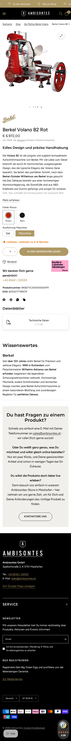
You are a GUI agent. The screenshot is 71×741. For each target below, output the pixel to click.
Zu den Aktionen (18, 4)
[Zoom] (61, 35)
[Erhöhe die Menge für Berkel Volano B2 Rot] (14, 252)
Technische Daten (39, 320)
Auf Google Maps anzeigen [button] (19, 586)
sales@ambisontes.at (47, 433)
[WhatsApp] (18, 300)
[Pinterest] (12, 300)
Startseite (7, 24)
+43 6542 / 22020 (15, 280)
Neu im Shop (46, 4)
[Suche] (61, 14)
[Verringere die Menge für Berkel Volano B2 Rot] (5, 252)
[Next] (41, 107)
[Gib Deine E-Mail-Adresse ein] (65, 639)
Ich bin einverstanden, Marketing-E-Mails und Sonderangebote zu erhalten (29, 648)
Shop (18, 24)
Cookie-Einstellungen (34, 728)
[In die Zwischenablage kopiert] (25, 300)
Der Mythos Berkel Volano (36, 24)
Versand (21, 140)
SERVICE (10, 604)
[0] (66, 14)
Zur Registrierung (12, 679)
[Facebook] (5, 300)
